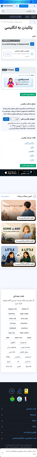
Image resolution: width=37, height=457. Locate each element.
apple (29, 338)
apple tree (18, 338)
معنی (33, 17)
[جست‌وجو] (3, 11)
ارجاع (27, 17)
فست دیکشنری (14, 445)
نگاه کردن (12, 352)
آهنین (19, 366)
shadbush (12, 328)
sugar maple (24, 314)
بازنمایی (17, 357)
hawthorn (12, 314)
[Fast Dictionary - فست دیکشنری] (7, 6)
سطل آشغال (24, 352)
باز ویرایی (28, 357)
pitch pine (24, 319)
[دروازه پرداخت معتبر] (26, 391)
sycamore (24, 328)
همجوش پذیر (11, 347)
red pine (13, 323)
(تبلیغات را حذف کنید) (24, 75)
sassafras (24, 323)
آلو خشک (9, 366)
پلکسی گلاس (29, 143)
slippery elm (12, 309)
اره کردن (27, 361)
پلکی (32, 147)
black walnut (24, 333)
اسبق (8, 361)
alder (7, 338)
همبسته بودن (25, 347)
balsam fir (25, 309)
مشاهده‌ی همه (5, 196)
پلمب (32, 159)
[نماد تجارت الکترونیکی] (19, 391)
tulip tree (11, 333)
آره (18, 361)
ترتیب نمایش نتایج (14, 16)
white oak (12, 319)
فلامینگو (28, 366)
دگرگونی (13, 342)
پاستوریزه (23, 342)
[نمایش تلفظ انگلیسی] (32, 44)
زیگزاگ (8, 357)
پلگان (32, 155)
